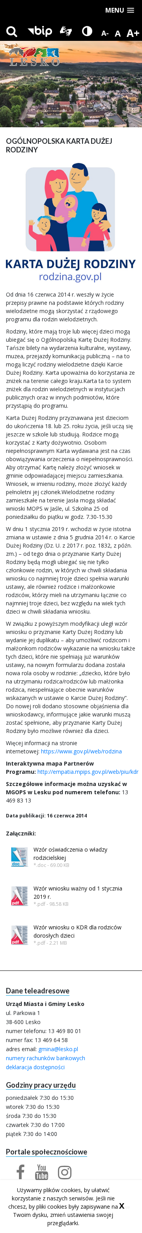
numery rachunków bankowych (45, 1058)
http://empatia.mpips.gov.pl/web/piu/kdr (87, 771)
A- (105, 33)
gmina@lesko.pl (58, 1049)
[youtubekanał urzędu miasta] (36, 1176)
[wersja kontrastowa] (87, 31)
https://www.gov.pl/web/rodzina (81, 751)
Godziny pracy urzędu (41, 1085)
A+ (133, 33)
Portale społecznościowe (46, 1152)
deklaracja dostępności (35, 1067)
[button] (119, 10)
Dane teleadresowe (37, 991)
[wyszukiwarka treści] (12, 31)
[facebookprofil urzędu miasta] (15, 1176)
